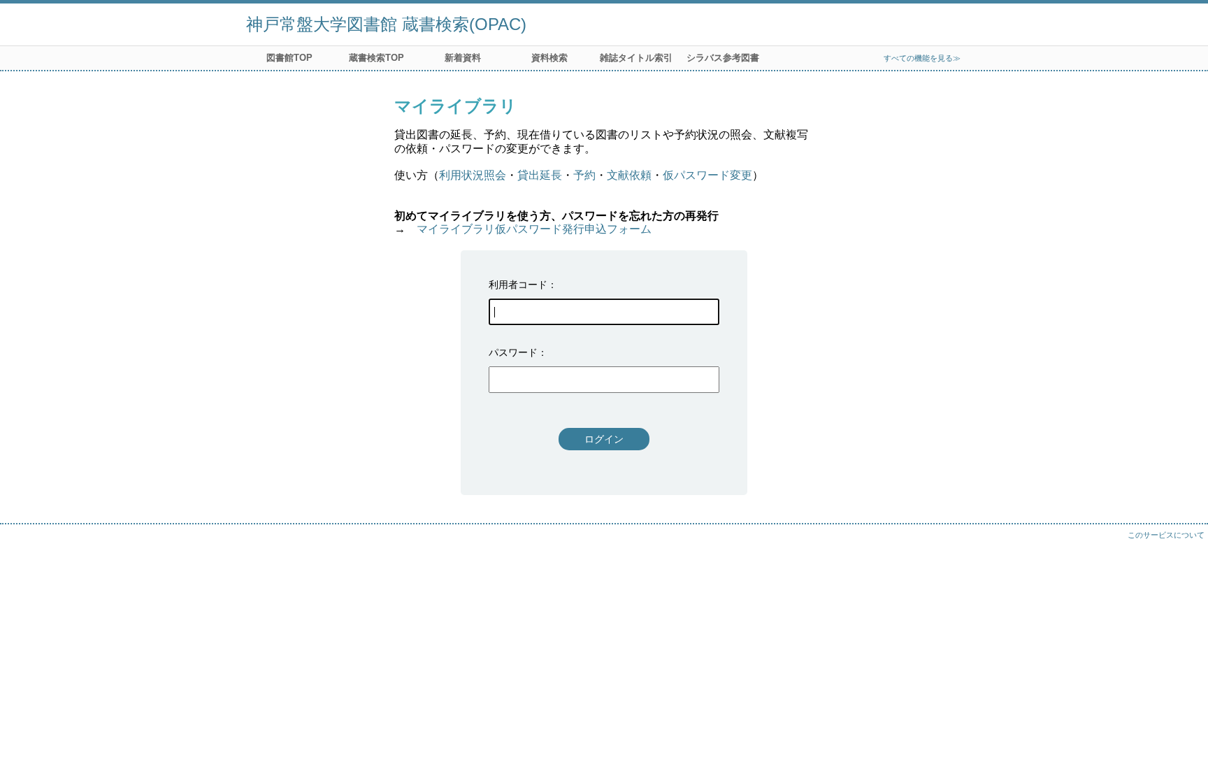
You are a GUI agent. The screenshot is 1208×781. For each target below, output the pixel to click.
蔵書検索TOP (376, 57)
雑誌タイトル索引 (636, 57)
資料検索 (549, 57)
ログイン (604, 439)
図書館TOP (289, 57)
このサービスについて (1166, 535)
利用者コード (518, 284)
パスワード (513, 352)
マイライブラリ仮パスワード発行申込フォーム (534, 229)
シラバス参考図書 (722, 57)
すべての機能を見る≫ (922, 58)
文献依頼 (629, 175)
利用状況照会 (472, 175)
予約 (584, 175)
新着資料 (463, 57)
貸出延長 (539, 175)
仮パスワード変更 (707, 175)
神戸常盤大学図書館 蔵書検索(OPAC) (386, 24)
